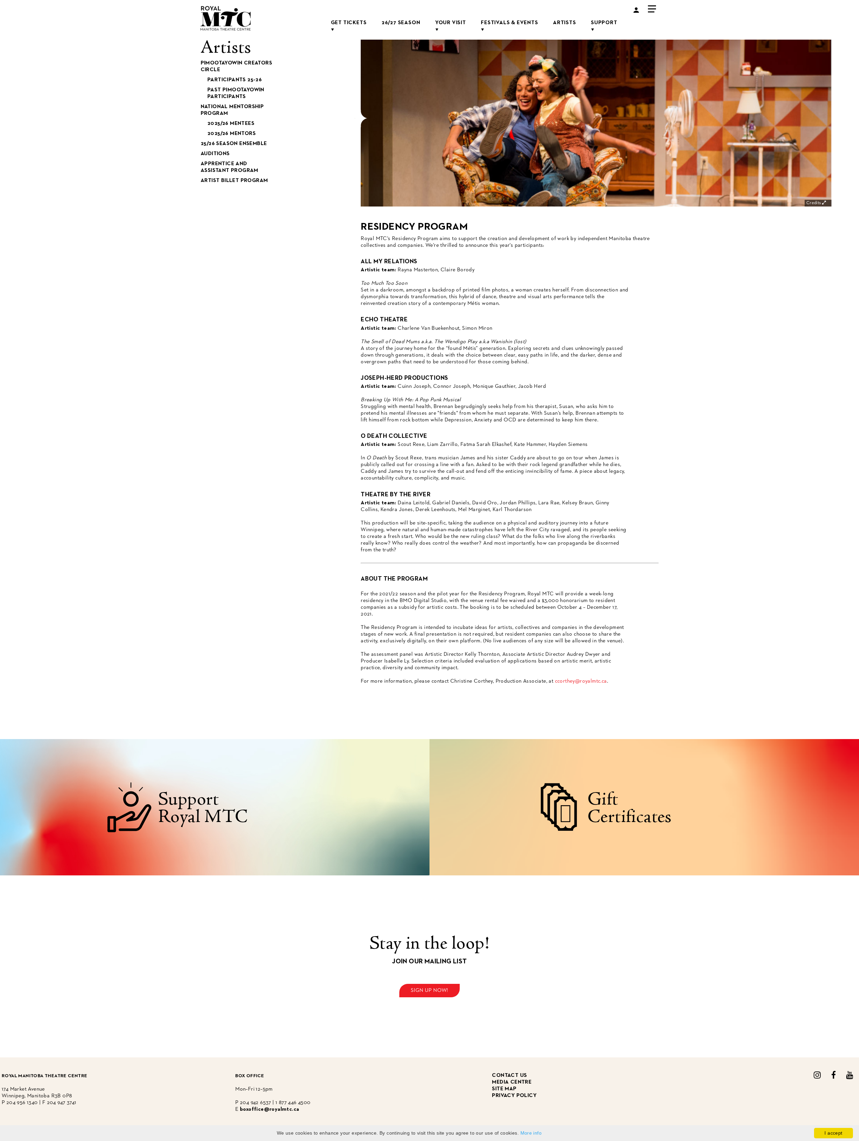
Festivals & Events (509, 23)
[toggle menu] (652, 8)
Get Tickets (349, 23)
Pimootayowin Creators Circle (236, 66)
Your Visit (450, 23)
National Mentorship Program (232, 110)
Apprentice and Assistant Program (229, 167)
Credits (814, 203)
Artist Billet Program (234, 180)
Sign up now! (429, 990)
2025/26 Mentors (231, 133)
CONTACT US (509, 1075)
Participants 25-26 (234, 80)
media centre (512, 1082)
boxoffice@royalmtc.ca (269, 1109)
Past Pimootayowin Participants (235, 93)
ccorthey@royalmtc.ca (581, 681)
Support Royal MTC (203, 808)
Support (604, 23)
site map (504, 1089)
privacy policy (514, 1095)
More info (531, 1133)
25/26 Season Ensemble (234, 143)
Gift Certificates (630, 808)
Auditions (215, 153)
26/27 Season (401, 23)
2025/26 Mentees (230, 123)
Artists (564, 23)
